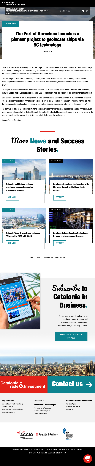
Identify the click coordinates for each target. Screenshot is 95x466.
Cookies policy (39, 449)
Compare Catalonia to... (8, 412)
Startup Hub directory (40, 414)
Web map (79, 449)
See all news (35, 258)
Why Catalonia (8, 401)
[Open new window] (87, 458)
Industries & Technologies (45, 405)
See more (13, 198)
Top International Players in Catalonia (12, 409)
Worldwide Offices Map (73, 407)
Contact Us (69, 410)
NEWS (21, 9)
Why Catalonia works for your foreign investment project (12, 405)
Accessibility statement (67, 449)
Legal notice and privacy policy (21, 449)
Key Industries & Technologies (42, 408)
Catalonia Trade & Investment (79, 401)
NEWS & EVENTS (11, 9)
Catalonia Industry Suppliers (42, 411)
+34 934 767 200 (60, 453)
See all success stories (54, 258)
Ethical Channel (51, 449)
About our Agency (71, 404)
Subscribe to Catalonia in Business (71, 336)
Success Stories (39, 400)
